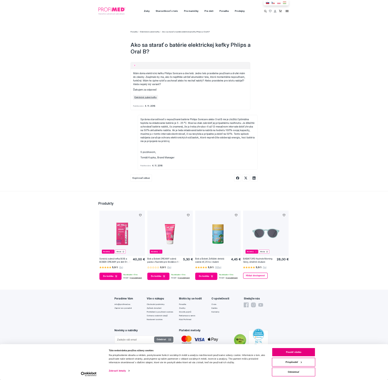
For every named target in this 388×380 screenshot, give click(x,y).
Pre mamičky (191, 11)
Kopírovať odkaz (141, 178)
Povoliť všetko (293, 352)
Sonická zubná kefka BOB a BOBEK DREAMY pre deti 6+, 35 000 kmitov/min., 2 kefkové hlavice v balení (115, 260)
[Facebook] (246, 304)
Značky (182, 308)
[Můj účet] (275, 11)
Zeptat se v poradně (123, 308)
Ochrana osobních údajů (157, 316)
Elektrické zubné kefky (150, 32)
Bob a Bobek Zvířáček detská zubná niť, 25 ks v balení (209, 260)
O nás (213, 304)
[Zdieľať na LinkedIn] (254, 178)
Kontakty (215, 312)
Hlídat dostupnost (255, 275)
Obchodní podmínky (155, 304)
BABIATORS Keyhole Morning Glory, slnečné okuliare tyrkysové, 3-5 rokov (257, 260)
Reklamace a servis (187, 316)
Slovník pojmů (185, 312)
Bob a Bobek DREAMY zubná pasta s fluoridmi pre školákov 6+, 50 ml (164, 260)
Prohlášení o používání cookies (160, 312)
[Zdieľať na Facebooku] (237, 178)
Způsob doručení (154, 308)
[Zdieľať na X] (245, 178)
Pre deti (208, 11)
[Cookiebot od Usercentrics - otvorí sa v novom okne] (88, 374)
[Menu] (287, 11)
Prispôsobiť (292, 362)
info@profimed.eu (122, 304)
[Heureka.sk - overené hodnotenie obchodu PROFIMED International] (258, 341)
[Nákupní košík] (281, 11)
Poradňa (224, 11)
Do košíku (108, 276)
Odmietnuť (293, 372)
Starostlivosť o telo (167, 11)
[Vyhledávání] (265, 11)
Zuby (146, 11)
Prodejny (240, 11)
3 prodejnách (136, 278)
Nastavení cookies (154, 319)
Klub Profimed (185, 319)
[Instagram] (253, 304)
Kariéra (214, 308)
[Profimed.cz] (111, 11)
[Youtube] (260, 304)
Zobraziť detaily (117, 370)
